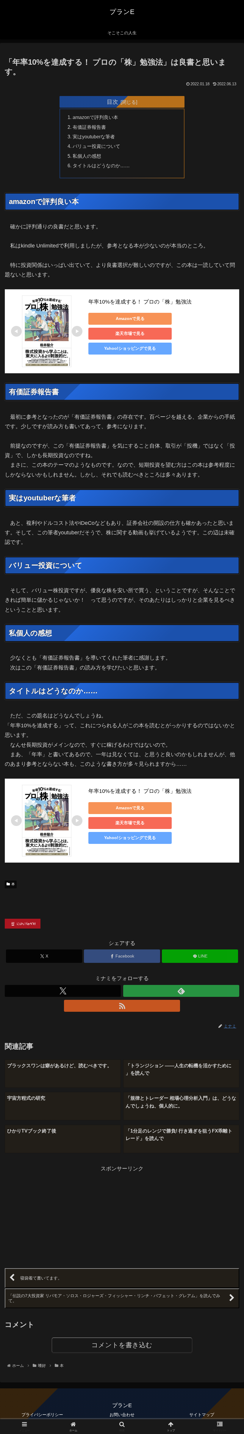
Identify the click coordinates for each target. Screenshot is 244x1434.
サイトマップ (201, 1414)
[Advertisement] (63, 1215)
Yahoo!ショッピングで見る (130, 348)
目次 (112, 101)
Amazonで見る (130, 318)
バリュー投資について (96, 146)
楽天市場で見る (130, 333)
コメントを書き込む (121, 1345)
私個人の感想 (87, 156)
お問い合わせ (122, 1414)
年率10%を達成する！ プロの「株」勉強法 (140, 302)
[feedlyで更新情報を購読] (181, 991)
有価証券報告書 (89, 127)
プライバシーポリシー (42, 1414)
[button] (225, 1014)
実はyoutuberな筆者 (94, 136)
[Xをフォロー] (63, 991)
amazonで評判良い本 (95, 117)
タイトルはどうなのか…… (101, 165)
